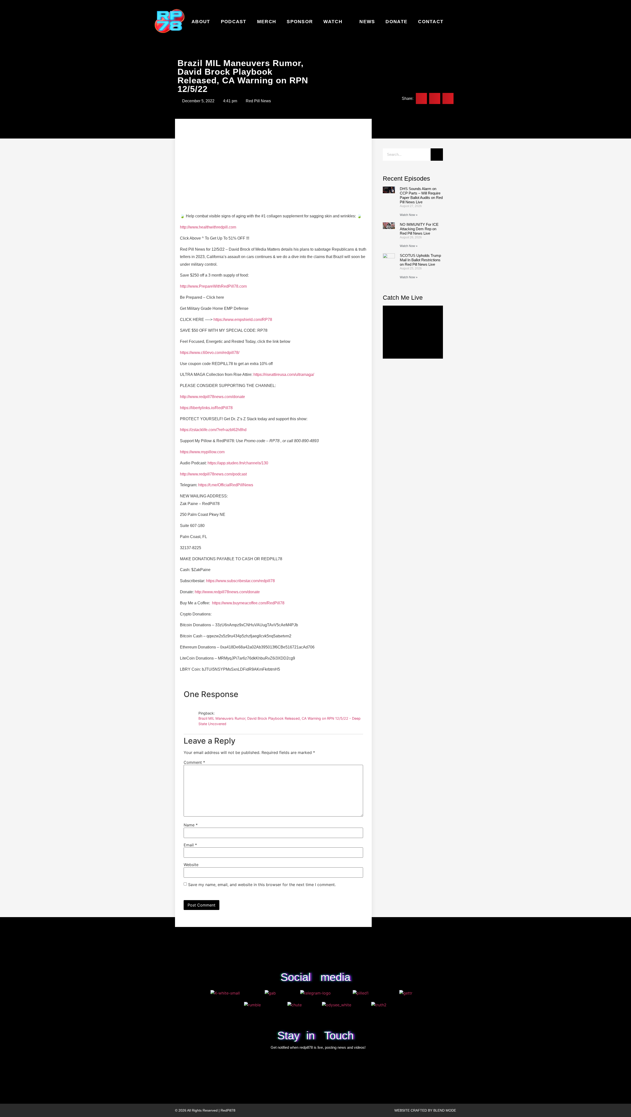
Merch (266, 21)
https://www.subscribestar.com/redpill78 (240, 581)
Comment (194, 762)
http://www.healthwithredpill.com (208, 227)
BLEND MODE (444, 1110)
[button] (421, 98)
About (201, 21)
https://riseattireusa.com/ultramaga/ (283, 374)
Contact (430, 21)
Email (190, 845)
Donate (396, 21)
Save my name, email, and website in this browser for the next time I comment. (262, 885)
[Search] (437, 154)
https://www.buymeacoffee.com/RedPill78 (248, 603)
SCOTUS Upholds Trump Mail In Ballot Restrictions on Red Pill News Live (420, 259)
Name (191, 825)
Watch (332, 21)
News (367, 21)
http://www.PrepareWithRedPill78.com (213, 286)
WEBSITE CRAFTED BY (413, 1110)
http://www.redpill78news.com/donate (212, 397)
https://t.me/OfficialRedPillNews (225, 485)
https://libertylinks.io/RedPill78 (206, 408)
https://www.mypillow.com (202, 452)
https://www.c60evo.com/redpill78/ (209, 352)
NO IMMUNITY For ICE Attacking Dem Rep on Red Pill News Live (419, 228)
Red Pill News (258, 101)
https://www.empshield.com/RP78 (242, 319)
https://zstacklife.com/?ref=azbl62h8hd (213, 430)
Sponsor (300, 21)
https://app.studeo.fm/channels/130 (238, 463)
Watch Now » (409, 215)
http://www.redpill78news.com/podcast (213, 474)
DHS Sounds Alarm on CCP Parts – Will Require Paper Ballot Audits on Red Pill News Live (421, 195)
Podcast (233, 21)
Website (191, 865)
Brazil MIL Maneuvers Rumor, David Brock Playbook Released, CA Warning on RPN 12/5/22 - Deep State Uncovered (279, 721)
